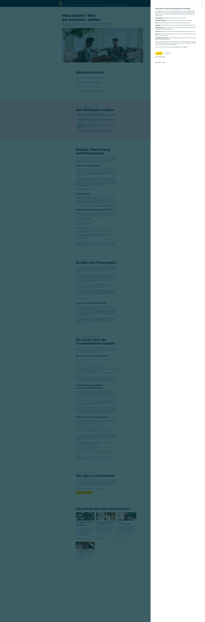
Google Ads (158, 25)
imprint (185, 47)
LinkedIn (157, 31)
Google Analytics (159, 27)
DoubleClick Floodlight (160, 20)
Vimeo (156, 33)
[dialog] (102, 311)
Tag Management (159, 18)
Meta (156, 22)
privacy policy (176, 47)
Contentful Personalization (161, 37)
